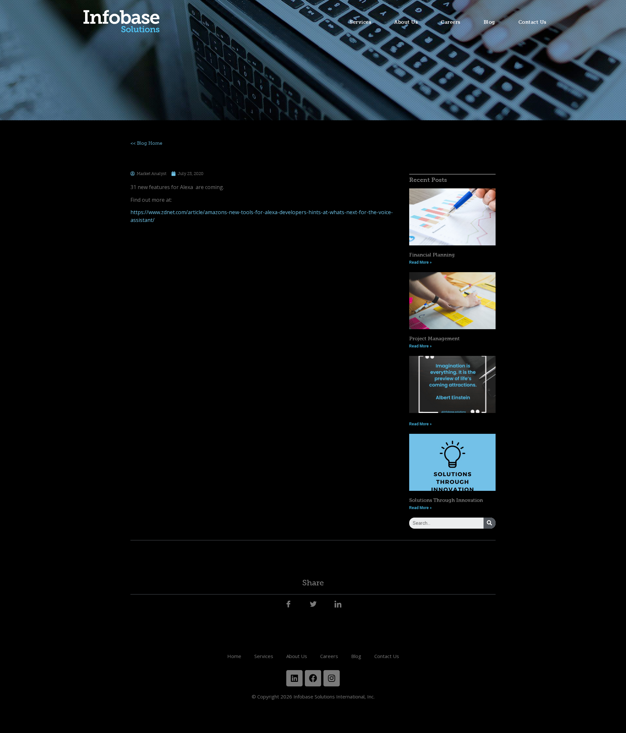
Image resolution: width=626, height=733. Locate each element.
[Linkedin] (294, 678)
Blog (489, 22)
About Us (406, 22)
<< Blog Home (146, 143)
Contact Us (532, 22)
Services (360, 22)
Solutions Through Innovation (446, 500)
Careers (450, 22)
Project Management (434, 338)
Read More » (420, 262)
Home (234, 656)
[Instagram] (331, 678)
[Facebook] (313, 678)
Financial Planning (432, 254)
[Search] (490, 523)
